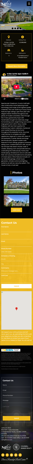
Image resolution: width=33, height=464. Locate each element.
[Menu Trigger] (29, 3)
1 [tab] (12, 28)
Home (2, 25)
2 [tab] (15, 28)
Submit (16, 286)
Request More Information (16, 66)
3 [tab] (18, 28)
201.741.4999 (8, 438)
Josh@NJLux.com (6, 440)
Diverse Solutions (13, 369)
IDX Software (5, 369)
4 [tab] (20, 28)
